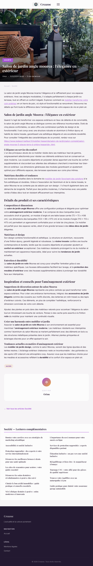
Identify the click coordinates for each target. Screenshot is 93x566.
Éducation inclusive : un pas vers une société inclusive (69, 454)
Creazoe (45, 4)
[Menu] (58, 4)
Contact (7, 551)
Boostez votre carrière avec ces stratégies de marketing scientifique (24, 438)
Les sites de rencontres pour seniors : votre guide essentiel (23, 468)
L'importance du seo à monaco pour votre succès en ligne (67, 438)
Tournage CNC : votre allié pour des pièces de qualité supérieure (68, 471)
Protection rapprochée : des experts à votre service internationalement (23, 452)
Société (7, 60)
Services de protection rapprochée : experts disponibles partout (68, 446)
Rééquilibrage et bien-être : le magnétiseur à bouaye (68, 463)
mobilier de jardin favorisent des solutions (64, 178)
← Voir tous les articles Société (17, 409)
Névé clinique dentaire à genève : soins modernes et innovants (21, 492)
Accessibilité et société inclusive (19, 445)
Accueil (7, 86)
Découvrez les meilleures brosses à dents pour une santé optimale (22, 460)
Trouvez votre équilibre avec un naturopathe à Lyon (63, 479)
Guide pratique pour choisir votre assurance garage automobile (68, 487)
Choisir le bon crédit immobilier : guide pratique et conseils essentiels (22, 484)
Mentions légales (10, 546)
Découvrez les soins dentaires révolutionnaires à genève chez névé (20, 476)
